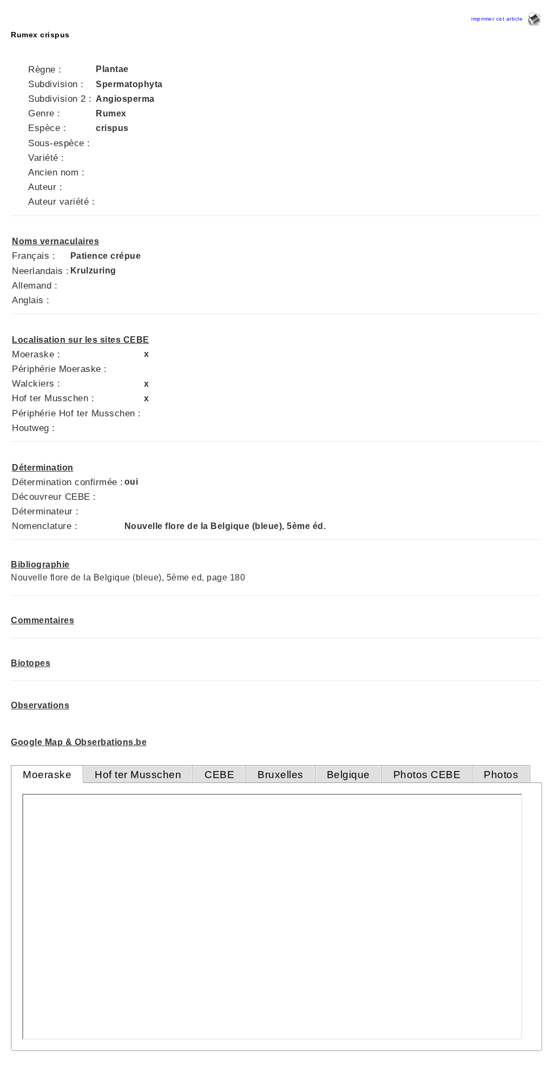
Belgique (348, 774)
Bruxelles (281, 774)
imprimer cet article (498, 19)
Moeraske (47, 774)
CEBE (219, 774)
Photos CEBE (427, 774)
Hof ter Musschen (138, 774)
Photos (501, 774)
